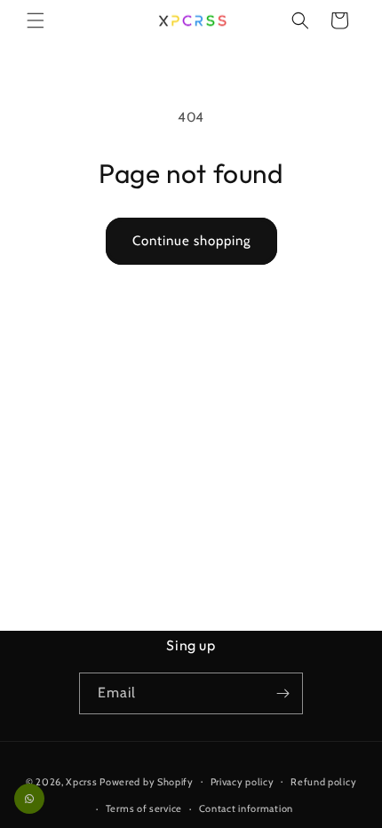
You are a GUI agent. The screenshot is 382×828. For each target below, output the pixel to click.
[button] (35, 20)
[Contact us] (29, 799)
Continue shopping (191, 241)
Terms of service (144, 808)
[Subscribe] (282, 693)
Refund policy (323, 782)
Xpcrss (81, 781)
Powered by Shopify (146, 781)
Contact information (246, 808)
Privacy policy (243, 782)
